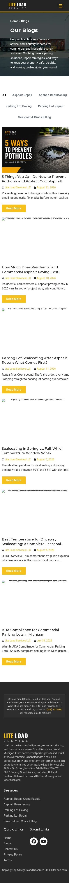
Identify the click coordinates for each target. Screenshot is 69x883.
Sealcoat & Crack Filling (34, 117)
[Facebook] (34, 841)
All (4, 95)
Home (14, 21)
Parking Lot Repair (50, 106)
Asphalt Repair (22, 95)
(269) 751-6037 (54, 709)
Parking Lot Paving (19, 106)
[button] (60, 6)
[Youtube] (43, 841)
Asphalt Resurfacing (53, 95)
